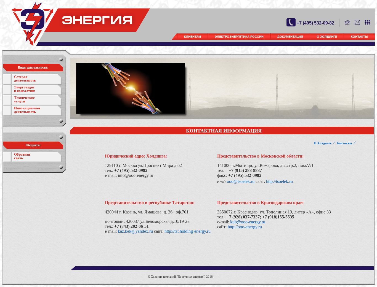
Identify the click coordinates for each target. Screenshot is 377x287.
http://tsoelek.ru (279, 181)
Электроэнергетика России (239, 36)
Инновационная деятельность (27, 110)
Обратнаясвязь (22, 156)
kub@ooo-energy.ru (247, 222)
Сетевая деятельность (25, 78)
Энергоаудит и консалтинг (24, 89)
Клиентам (192, 36)
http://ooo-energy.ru (245, 226)
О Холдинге (327, 36)
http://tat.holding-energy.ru (187, 231)
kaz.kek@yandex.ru (135, 231)
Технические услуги (24, 99)
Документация (290, 36)
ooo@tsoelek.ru (240, 181)
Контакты (359, 36)
